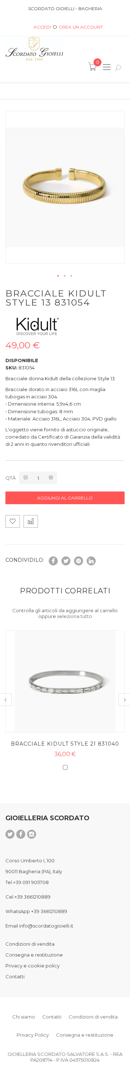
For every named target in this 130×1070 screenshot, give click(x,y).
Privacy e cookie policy (32, 966)
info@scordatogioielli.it (46, 926)
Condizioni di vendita (30, 944)
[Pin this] (78, 560)
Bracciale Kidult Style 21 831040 (65, 744)
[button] (58, 276)
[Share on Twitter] (65, 560)
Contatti (15, 976)
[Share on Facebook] (53, 560)
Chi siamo (23, 1017)
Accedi (42, 27)
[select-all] (74, 616)
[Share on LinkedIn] (91, 560)
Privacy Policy (33, 1035)
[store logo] (34, 49)
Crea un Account (81, 27)
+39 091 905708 (31, 882)
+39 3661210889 (32, 897)
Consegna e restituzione (34, 955)
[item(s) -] (93, 69)
